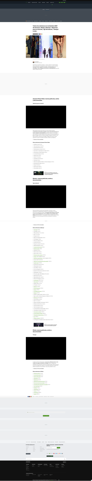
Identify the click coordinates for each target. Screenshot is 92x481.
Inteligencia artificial (42, 449)
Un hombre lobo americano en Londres (41, 384)
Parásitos (35, 387)
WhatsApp (59, 2)
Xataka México (27, 474)
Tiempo (35, 390)
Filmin (49, 396)
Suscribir (58, 447)
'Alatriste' (35, 286)
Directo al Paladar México (46, 474)
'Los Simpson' (36, 280)
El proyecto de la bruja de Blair (39, 382)
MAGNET (47, 2)
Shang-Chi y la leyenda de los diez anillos (41, 261)
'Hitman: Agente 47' (37, 318)
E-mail (31, 396)
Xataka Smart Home (27, 468)
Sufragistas (36, 378)
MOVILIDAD (43, 2)
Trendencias (57, 465)
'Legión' (35, 256)
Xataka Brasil (27, 475)
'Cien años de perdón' (37, 311)
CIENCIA (39, 2)
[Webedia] (64, 0)
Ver (46, 415)
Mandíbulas (36, 389)
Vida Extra (33, 466)
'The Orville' (36, 281)
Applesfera (27, 467)
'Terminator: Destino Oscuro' (39, 314)
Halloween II (36, 379)
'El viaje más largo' (37, 288)
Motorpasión (51, 465)
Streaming (37, 396)
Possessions (36, 392)
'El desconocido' (36, 248)
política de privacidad (56, 449)
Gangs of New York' (37, 376)
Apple (26, 449)
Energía (34, 448)
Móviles (27, 448)
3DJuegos (33, 465)
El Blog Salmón (63, 465)
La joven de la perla (37, 375)
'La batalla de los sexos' (38, 291)
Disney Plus (52, 396)
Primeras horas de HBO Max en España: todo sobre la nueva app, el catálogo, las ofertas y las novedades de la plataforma (51, 173)
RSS (58, 453)
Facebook (52, 453)
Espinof (39, 466)
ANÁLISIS (29, 2)
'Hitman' (35, 292)
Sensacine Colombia (39, 475)
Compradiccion (57, 467)
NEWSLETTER (52, 2)
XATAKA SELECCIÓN (34, 2)
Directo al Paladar (46, 465)
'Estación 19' (36, 297)
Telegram (61, 2)
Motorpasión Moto (52, 466)
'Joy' (34, 316)
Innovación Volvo (47, 9)
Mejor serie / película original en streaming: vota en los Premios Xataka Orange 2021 (50, 325)
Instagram (63, 2)
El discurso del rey (37, 373)
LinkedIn (61, 453)
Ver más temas (28, 453)
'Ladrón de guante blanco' (38, 258)
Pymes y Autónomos (62, 466)
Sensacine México (40, 474)
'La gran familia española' (38, 313)
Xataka (27, 465)
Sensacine (39, 465)
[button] (37, 61)
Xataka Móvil (27, 466)
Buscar (64, 459)
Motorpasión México (51, 474)
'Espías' (35, 289)
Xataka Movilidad (42, 448)
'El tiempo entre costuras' (38, 254)
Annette (35, 393)
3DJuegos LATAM (34, 474)
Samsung (34, 449)
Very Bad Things (37, 386)
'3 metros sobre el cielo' (38, 247)
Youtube (64, 2)
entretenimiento (41, 396)
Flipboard (30, 396)
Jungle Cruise (36, 262)
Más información (51, 480)
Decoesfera (57, 466)
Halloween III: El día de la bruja (39, 381)
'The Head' (35, 229)
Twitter (65, 2)
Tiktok (60, 2)
